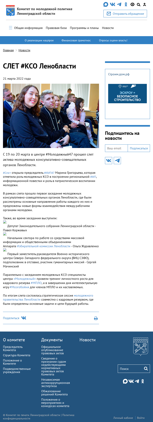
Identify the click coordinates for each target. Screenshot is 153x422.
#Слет (7, 172)
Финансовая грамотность (76, 42)
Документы (52, 340)
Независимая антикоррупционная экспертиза (55, 382)
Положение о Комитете (12, 361)
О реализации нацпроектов (39, 42)
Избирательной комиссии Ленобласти (43, 246)
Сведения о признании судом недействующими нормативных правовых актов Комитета (53, 366)
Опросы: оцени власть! (113, 40)
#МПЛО (36, 283)
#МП (93, 176)
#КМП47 (49, 172)
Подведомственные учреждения (17, 370)
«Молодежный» (25, 279)
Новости (108, 28)
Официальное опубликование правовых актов (52, 350)
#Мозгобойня (19, 287)
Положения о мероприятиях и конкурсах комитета (55, 402)
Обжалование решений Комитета (54, 392)
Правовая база (56, 28)
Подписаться (139, 148)
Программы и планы (84, 28)
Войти (141, 418)
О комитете (14, 340)
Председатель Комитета (12, 348)
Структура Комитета (16, 355)
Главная (8, 50)
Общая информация (28, 28)
